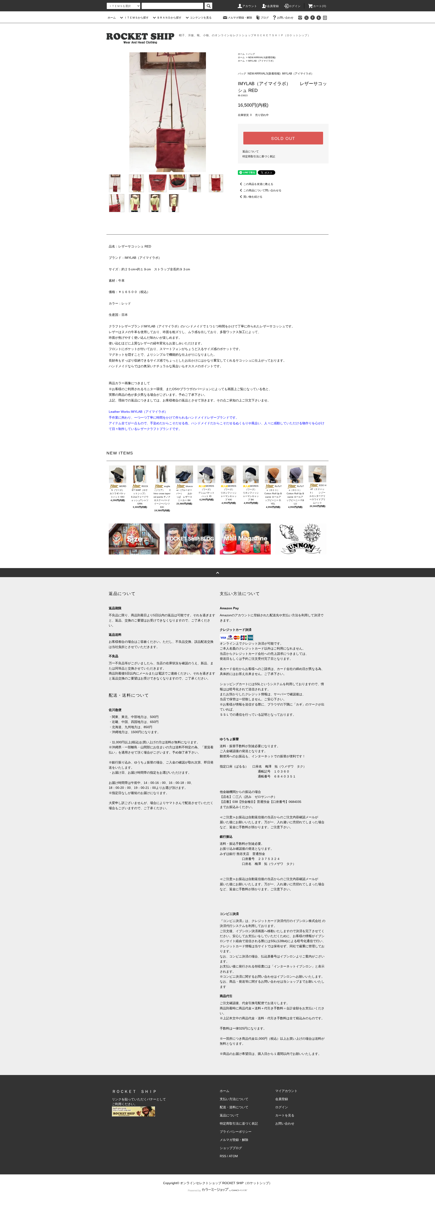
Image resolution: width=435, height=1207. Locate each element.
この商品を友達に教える (258, 184)
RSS (223, 1156)
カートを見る (284, 1115)
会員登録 (273, 6)
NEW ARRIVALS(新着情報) (262, 57)
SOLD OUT (283, 138)
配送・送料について (234, 1107)
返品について (250, 151)
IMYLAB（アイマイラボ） (261, 61)
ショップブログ (231, 1148)
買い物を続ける (252, 196)
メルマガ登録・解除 (240, 17)
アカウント (249, 6)
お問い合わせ (285, 17)
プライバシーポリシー (235, 1131)
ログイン (295, 6)
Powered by (194, 1190)
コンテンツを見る (201, 17)
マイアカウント (286, 1091)
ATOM (233, 1156)
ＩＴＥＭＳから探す (136, 17)
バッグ (251, 54)
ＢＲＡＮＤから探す (169, 17)
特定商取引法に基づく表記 (258, 156)
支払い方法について (234, 1099)
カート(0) (319, 6)
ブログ (265, 17)
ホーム (112, 17)
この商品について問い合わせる (262, 190)
